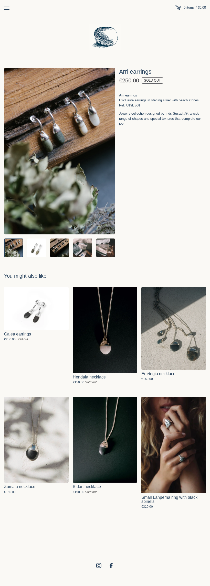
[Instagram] (99, 565)
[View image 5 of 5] (105, 247)
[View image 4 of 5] (82, 247)
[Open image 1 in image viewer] (59, 151)
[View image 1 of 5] (13, 247)
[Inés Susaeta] (105, 37)
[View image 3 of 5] (59, 247)
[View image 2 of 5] (36, 247)
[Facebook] (111, 565)
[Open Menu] (7, 8)
